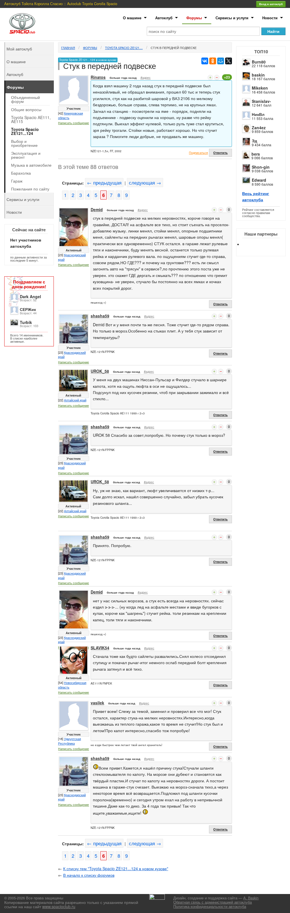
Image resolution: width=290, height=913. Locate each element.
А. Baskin (251, 898)
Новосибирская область (72, 684)
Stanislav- (261, 101)
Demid (97, 209)
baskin (258, 75)
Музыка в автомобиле (31, 165)
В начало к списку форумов (88, 875)
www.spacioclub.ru (58, 906)
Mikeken (260, 88)
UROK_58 (100, 371)
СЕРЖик (28, 309)
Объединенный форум (25, 99)
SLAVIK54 (100, 648)
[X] (228, 61)
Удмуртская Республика (69, 740)
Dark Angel (30, 296)
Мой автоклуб (19, 49)
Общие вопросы (26, 109)
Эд (254, 140)
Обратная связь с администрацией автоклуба (212, 902)
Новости (270, 17)
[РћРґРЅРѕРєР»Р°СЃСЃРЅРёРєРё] (212, 61)
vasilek (97, 703)
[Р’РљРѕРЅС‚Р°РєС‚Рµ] (204, 61)
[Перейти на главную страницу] (22, 23)
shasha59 (100, 316)
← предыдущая (104, 182)
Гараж (16, 181)
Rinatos (98, 77)
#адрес (145, 77)
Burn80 (259, 62)
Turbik (26, 322)
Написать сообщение (73, 122)
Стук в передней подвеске (174, 47)
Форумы (194, 17)
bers (255, 154)
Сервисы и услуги (232, 17)
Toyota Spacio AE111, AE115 (31, 119)
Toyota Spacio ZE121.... (124, 47)
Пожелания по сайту (30, 189)
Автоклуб (163, 17)
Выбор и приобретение (24, 143)
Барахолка (21, 173)
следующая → (145, 182)
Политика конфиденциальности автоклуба (209, 906)
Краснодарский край (72, 257)
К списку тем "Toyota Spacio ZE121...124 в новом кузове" (115, 868)
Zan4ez (259, 127)
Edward (259, 180)
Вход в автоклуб (271, 4)
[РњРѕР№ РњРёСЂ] (220, 61)
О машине (132, 17)
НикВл (258, 114)
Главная (68, 47)
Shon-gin (261, 167)
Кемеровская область (70, 115)
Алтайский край (75, 400)
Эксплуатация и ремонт (25, 155)
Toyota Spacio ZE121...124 (25, 131)
